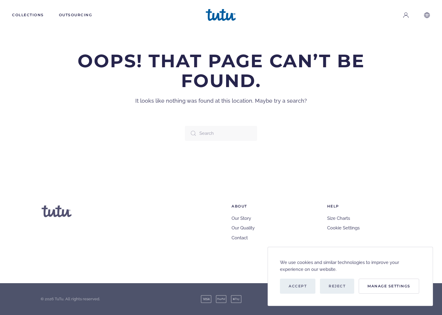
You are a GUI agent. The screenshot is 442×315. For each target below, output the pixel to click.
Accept (298, 286)
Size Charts (338, 218)
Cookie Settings (343, 228)
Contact (240, 238)
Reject (337, 286)
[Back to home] (221, 15)
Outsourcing (75, 15)
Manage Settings (388, 286)
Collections (28, 15)
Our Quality (243, 228)
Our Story (241, 218)
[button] (427, 15)
